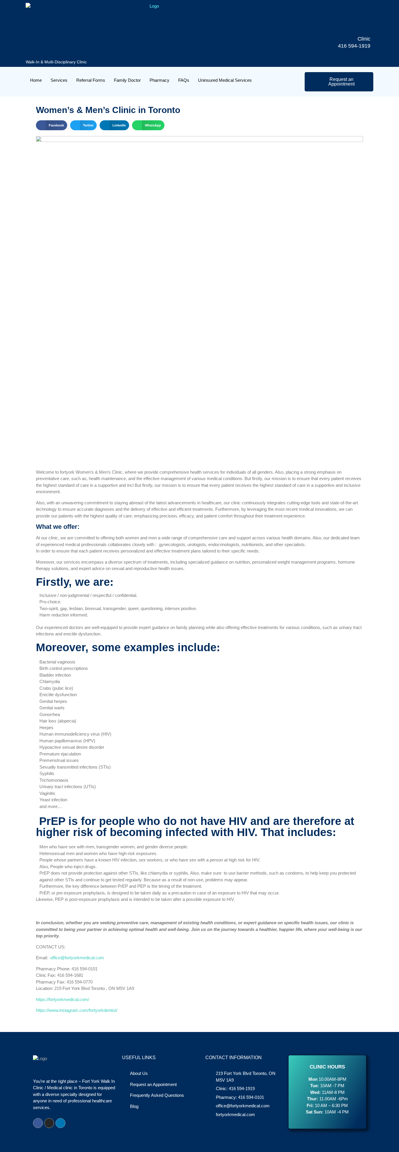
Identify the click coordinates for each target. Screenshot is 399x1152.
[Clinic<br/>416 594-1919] (361, 27)
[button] (51, 125)
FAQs (183, 80)
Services (59, 80)
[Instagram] (49, 1123)
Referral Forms (90, 80)
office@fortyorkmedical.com (77, 957)
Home (36, 80)
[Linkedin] (60, 1123)
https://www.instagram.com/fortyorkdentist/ (76, 1010)
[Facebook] (38, 1123)
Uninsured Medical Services (225, 80)
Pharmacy (159, 80)
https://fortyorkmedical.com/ (62, 999)
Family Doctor (127, 80)
